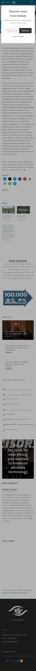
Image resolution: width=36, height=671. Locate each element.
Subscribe (25, 31)
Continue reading (18, 36)
